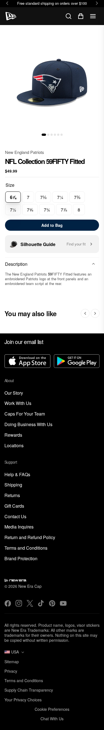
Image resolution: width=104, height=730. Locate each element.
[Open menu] (92, 16)
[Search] (68, 16)
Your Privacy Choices (23, 699)
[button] (44, 135)
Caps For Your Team (24, 414)
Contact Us (15, 517)
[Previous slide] (85, 313)
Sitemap (11, 661)
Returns (12, 495)
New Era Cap (30, 586)
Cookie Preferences (52, 709)
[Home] (11, 16)
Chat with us (52, 718)
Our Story (13, 393)
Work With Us (17, 403)
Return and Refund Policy (29, 537)
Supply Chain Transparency (28, 689)
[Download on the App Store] (27, 361)
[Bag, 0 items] (80, 16)
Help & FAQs (17, 475)
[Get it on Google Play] (77, 361)
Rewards (13, 435)
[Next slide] (95, 313)
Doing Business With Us (28, 424)
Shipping (13, 485)
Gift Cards (14, 506)
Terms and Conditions (25, 548)
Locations (14, 446)
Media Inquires (19, 527)
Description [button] (16, 264)
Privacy (10, 671)
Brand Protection (20, 559)
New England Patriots (24, 152)
